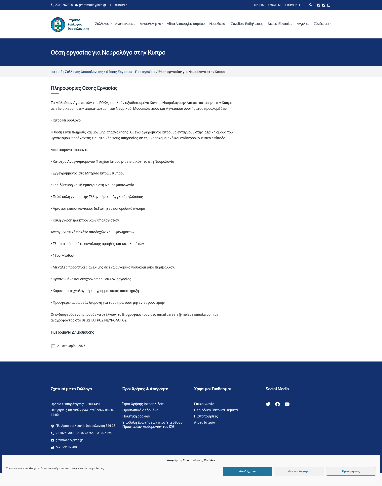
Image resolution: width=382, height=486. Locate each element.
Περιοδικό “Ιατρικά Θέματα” (216, 410)
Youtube (328, 5)
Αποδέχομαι (247, 471)
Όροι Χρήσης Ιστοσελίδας (143, 404)
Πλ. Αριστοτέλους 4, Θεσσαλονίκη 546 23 (85, 426)
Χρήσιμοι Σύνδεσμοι (268, 5)
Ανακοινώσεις (125, 24)
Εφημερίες (293, 5)
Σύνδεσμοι (321, 24)
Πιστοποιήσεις (206, 416)
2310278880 (71, 447)
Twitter (323, 5)
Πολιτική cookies (136, 416)
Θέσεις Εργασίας (279, 24)
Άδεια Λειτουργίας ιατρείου (186, 24)
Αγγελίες (303, 24)
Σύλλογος (102, 24)
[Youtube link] (287, 404)
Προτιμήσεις (351, 471)
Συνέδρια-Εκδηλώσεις (247, 24)
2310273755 (85, 433)
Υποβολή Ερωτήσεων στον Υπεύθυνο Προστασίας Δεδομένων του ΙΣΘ (152, 424)
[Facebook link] (278, 404)
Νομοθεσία (217, 24)
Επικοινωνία (118, 5)
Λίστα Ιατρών (205, 422)
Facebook (319, 5)
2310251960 (104, 433)
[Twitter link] (268, 404)
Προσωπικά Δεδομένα (140, 410)
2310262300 (64, 5)
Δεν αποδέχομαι (299, 471)
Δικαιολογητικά (150, 24)
